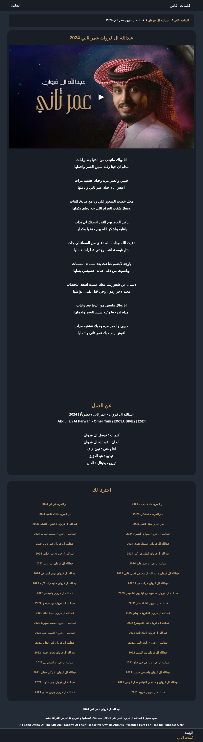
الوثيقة (189, 732)
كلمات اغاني (180, 5)
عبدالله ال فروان (159, 20)
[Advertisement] (101, 372)
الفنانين (15, 5)
